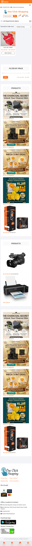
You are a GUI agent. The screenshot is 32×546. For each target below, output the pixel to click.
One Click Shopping (18, 11)
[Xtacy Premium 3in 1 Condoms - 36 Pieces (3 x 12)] (16, 219)
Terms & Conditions (14, 481)
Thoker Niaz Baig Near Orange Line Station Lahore (13, 504)
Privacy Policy (4, 478)
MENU (6, 2)
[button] (2, 2)
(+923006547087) (6, 7)
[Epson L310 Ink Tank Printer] (16, 289)
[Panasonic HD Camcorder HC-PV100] (16, 260)
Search (15, 16)
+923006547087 (6, 511)
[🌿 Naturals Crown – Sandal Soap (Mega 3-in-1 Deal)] (16, 162)
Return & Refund (14, 478)
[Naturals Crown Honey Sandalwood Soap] (16, 190)
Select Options (8, 53)
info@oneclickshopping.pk (18, 7)
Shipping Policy (4, 481)
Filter (5, 77)
